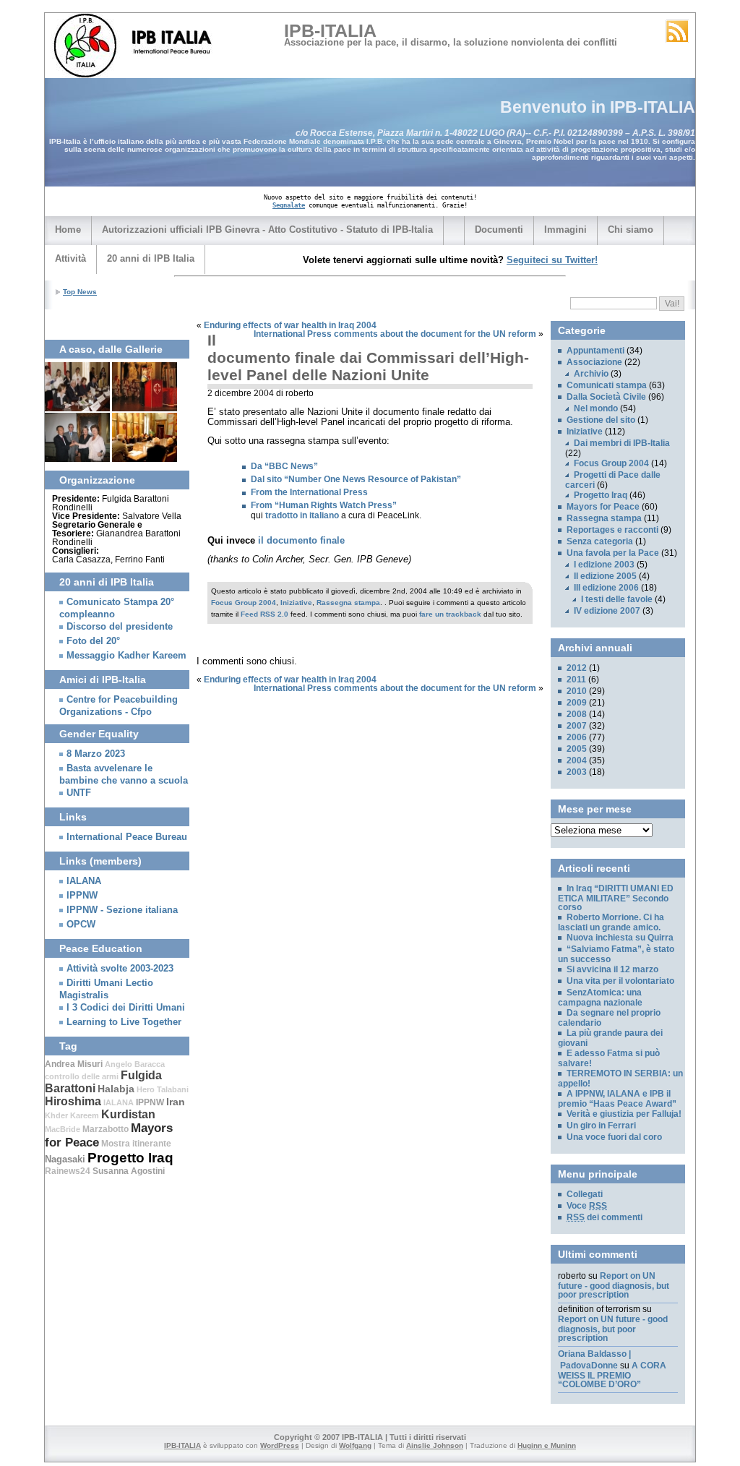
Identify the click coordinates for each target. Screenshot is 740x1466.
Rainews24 (67, 1171)
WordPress (279, 1445)
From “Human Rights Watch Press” (324, 505)
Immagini (565, 229)
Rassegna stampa (348, 602)
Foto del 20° (93, 641)
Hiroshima (73, 1101)
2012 (577, 668)
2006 (577, 737)
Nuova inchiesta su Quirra (620, 937)
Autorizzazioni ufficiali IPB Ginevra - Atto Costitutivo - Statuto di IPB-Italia (267, 229)
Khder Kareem (72, 1115)
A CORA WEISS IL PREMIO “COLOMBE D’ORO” (612, 1375)
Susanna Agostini (128, 1171)
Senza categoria (600, 541)
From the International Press (309, 492)
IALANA (83, 881)
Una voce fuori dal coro (614, 1137)
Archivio (591, 373)
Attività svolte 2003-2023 (119, 969)
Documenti (499, 229)
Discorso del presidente (119, 627)
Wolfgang (355, 1445)
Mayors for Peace (603, 506)
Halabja (116, 1088)
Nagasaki (65, 1159)
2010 (577, 691)
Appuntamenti (595, 350)
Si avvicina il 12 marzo (612, 969)
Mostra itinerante (136, 1143)
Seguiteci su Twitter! (552, 259)
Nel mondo (596, 408)
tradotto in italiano (302, 515)
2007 (577, 725)
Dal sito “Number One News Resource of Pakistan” (356, 479)
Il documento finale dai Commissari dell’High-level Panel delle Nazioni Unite (368, 357)
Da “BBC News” (284, 466)
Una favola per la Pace (613, 553)
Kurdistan (128, 1114)
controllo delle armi (82, 1076)
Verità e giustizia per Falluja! (624, 1114)
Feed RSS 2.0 (264, 614)
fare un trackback (450, 614)
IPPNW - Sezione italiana (122, 910)
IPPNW (82, 896)
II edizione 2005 (605, 576)
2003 (577, 772)
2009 (577, 702)
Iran (175, 1101)
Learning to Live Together (123, 1022)
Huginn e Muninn (546, 1445)
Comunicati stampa (607, 385)
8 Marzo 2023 (95, 754)
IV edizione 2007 (607, 610)
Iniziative (296, 602)
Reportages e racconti (612, 530)
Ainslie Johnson (434, 1445)
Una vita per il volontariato (620, 981)
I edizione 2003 (604, 564)
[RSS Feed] (677, 31)
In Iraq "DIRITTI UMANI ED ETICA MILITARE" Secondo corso (205, 308)
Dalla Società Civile (606, 397)
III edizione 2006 (606, 587)
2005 (577, 749)
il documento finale (301, 541)
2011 (576, 679)
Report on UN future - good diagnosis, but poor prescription (613, 1285)
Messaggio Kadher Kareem (126, 656)
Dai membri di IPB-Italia (622, 443)
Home (68, 229)
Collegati (585, 1194)
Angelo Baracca (135, 1064)
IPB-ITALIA (330, 30)
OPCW (80, 925)
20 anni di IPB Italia (150, 258)
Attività (70, 258)
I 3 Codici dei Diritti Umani (125, 1008)
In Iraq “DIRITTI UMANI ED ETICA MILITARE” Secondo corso (616, 898)
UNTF (78, 793)
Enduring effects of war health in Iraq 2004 (290, 325)
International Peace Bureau (126, 837)
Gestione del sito (601, 420)
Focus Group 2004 (243, 602)
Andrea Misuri (74, 1064)
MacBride (62, 1129)
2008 (577, 714)
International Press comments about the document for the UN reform (395, 334)
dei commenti (604, 1217)
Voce (587, 1205)
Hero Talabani (163, 1089)
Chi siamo (630, 229)
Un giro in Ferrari (601, 1125)
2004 (577, 760)
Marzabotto (105, 1129)
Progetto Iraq (130, 1157)
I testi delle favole (617, 599)
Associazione (594, 362)
